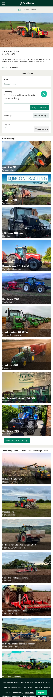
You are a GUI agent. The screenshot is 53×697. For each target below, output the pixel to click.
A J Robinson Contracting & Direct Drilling (19, 96)
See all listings (41, 115)
